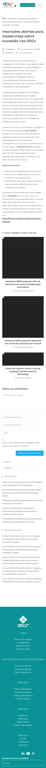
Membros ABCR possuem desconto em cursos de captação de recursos (23, 342)
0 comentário (26, 53)
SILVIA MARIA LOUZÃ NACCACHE (16, 547)
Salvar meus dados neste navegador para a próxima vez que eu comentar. (21, 444)
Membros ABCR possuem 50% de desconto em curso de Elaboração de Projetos (23, 284)
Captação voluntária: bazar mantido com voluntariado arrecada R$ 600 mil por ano (21, 571)
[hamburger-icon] (39, 5)
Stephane (10, 49)
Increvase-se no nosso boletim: (15, 758)
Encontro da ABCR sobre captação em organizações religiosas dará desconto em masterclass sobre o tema (19, 511)
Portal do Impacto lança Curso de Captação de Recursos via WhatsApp (23, 371)
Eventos (9, 53)
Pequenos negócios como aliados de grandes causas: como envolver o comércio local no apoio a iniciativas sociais (21, 560)
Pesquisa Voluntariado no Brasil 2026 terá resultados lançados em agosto (21, 539)
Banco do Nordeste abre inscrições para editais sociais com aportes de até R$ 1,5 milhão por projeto (21, 493)
